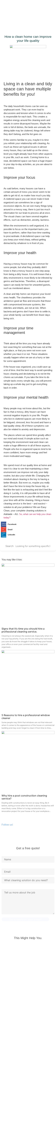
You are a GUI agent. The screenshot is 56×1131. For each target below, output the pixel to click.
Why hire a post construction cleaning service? (24, 797)
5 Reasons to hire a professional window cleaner (26, 717)
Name (5, 854)
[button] (18, 18)
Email (5, 867)
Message (7, 887)
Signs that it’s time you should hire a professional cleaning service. (23, 630)
